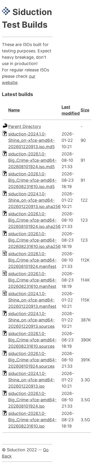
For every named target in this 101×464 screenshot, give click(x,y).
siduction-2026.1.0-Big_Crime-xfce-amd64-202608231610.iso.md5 (32, 180)
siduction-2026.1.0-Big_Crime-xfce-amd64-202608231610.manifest (32, 280)
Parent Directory (24, 126)
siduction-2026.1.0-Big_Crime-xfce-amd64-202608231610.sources (32, 340)
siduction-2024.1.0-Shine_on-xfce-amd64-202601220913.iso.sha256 (34, 200)
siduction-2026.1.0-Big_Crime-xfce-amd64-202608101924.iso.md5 (32, 160)
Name (14, 110)
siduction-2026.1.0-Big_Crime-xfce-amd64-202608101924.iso (32, 400)
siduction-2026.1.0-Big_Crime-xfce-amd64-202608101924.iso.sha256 (34, 220)
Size (85, 110)
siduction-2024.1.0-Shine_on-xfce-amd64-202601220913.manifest (32, 300)
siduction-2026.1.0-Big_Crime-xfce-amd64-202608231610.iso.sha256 (34, 240)
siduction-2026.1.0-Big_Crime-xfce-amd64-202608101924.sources (32, 360)
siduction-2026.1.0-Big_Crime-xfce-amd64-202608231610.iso (32, 420)
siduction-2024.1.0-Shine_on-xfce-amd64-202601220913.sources (31, 320)
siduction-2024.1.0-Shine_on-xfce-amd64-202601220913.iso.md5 (31, 140)
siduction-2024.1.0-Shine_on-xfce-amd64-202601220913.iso (31, 380)
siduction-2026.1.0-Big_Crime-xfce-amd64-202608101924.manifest (32, 260)
